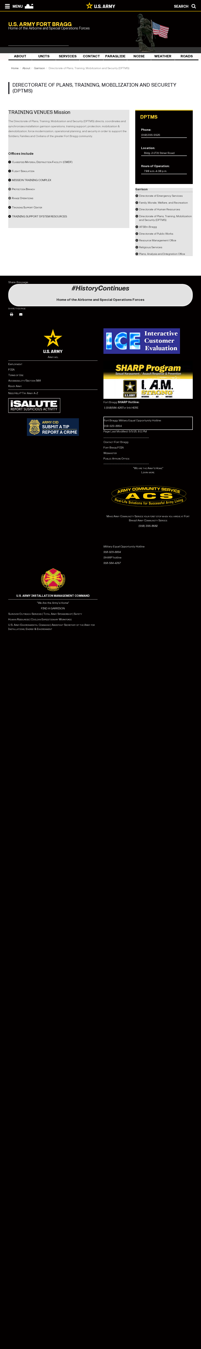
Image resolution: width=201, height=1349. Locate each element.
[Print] (11, 314)
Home (15, 68)
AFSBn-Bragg (148, 227)
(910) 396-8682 (148, 526)
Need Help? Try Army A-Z (23, 393)
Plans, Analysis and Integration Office (162, 254)
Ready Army (15, 386)
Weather (162, 56)
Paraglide (115, 56)
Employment (15, 364)
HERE (135, 407)
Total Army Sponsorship (57, 614)
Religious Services (150, 247)
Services (68, 56)
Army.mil (53, 357)
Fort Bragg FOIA (113, 447)
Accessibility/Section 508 (24, 380)
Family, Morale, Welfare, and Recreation (163, 202)
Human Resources (18, 619)
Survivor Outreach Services (25, 614)
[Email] (20, 314)
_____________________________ (126, 436)
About (20, 56)
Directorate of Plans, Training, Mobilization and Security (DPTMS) (165, 218)
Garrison (39, 68)
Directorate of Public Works (156, 233)
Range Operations (22, 198)
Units (43, 56)
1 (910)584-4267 (113, 407)
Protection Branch (23, 189)
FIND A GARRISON (53, 608)
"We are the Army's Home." (148, 468)
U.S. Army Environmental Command (29, 625)
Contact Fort (111, 442)
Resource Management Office (157, 240)
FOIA (11, 369)
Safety (78, 614)
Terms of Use (15, 375)
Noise (139, 56)
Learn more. (148, 472)
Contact (91, 56)
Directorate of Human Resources (159, 209)
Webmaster (110, 453)
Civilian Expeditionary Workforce (51, 619)
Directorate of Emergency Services (161, 196)
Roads (187, 56)
